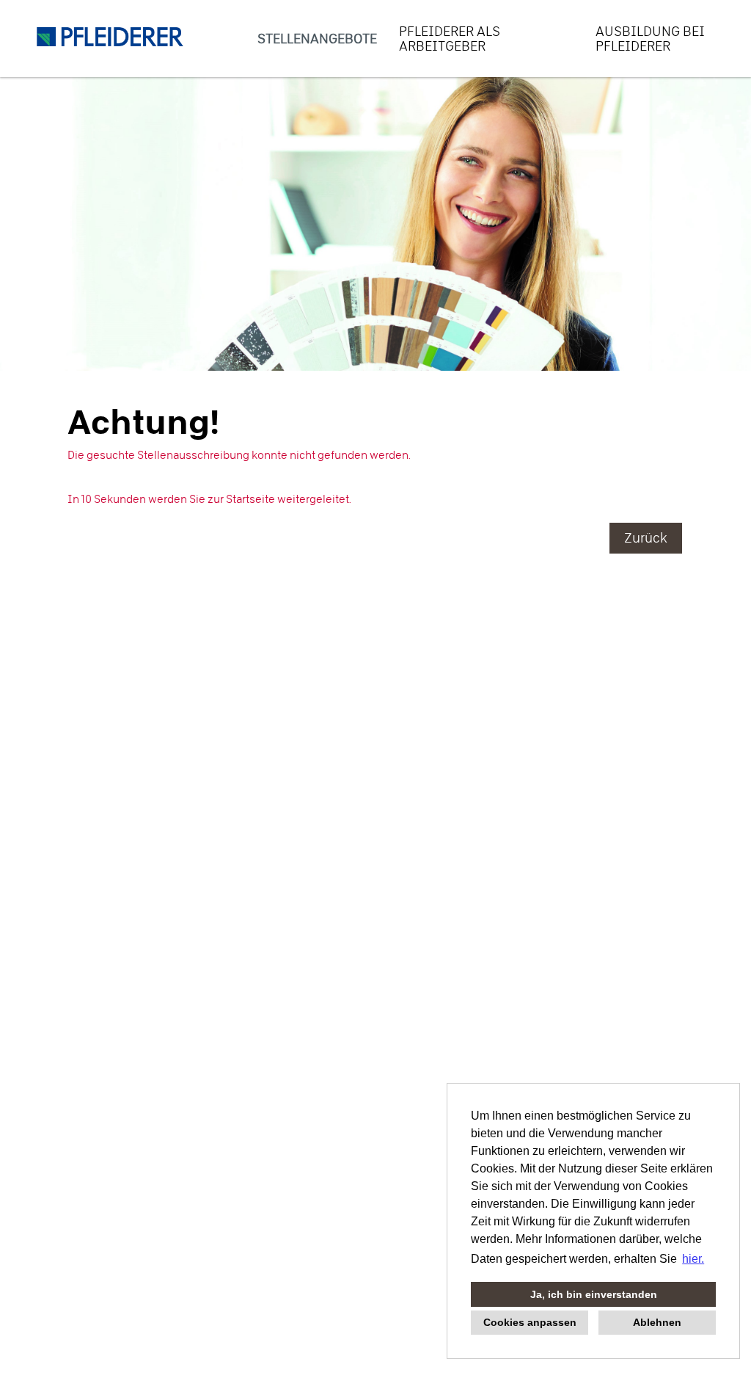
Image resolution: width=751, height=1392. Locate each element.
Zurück (645, 537)
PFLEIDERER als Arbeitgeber (449, 38)
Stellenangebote (317, 38)
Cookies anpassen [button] (529, 1322)
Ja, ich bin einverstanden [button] (593, 1294)
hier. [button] (693, 1259)
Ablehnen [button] (657, 1322)
